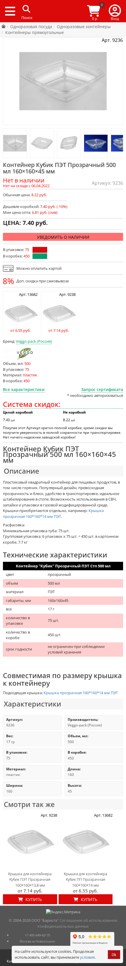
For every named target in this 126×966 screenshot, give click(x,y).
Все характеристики (24, 389)
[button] (115, 11)
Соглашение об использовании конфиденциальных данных (78, 923)
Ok (114, 955)
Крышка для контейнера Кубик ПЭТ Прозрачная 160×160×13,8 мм (30, 879)
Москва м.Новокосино (37, 941)
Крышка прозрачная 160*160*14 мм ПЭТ (53, 513)
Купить (33, 899)
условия (87, 957)
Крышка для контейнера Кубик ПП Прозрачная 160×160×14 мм (85, 879)
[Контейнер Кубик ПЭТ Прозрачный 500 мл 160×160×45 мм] (15, 143)
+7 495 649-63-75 (37, 935)
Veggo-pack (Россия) (34, 341)
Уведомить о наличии (63, 237)
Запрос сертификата (102, 389)
